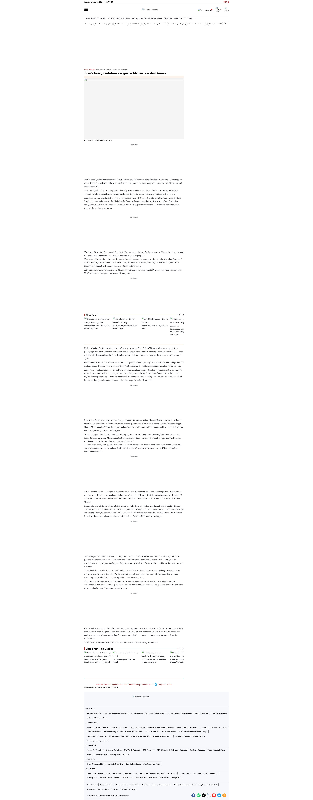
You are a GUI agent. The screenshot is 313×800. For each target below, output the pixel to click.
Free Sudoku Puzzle (133, 764)
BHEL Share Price (201, 713)
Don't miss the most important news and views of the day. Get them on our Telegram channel (134, 684)
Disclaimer (145, 784)
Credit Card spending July (177, 24)
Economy (178, 18)
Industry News (92, 777)
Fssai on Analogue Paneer (162, 736)
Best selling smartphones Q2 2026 (115, 727)
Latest (103, 18)
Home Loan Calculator (216, 750)
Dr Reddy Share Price (219, 713)
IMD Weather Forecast (218, 727)
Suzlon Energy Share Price (97, 713)
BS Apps (132, 789)
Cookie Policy (134, 784)
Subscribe (114, 789)
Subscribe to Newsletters (114, 764)
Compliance (202, 784)
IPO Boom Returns (94, 731)
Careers (124, 789)
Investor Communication (161, 784)
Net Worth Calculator (132, 750)
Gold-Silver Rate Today (156, 727)
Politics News (164, 777)
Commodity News (141, 773)
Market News (117, 773)
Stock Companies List (95, 764)
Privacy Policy (121, 784)
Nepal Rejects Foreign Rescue (154, 24)
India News (92, 69)
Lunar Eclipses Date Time (118, 736)
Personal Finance (185, 773)
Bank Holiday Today (137, 727)
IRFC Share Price (161, 713)
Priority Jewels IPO (215, 24)
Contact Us (213, 784)
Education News (106, 777)
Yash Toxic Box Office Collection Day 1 (193, 731)
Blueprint (130, 18)
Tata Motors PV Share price (181, 713)
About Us (103, 784)
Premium (95, 18)
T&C (111, 784)
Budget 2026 (176, 777)
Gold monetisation (169, 731)
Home (87, 18)
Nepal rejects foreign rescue (97, 740)
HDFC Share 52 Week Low (97, 736)
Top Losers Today (174, 727)
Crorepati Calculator (114, 750)
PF (185, 18)
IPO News (128, 773)
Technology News (200, 773)
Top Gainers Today (190, 727)
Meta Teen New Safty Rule (141, 736)
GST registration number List (184, 784)
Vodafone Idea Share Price (96, 718)
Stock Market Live (94, 727)
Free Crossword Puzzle (151, 764)
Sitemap (105, 789)
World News (213, 773)
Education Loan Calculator (97, 754)
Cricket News (171, 773)
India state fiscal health (197, 24)
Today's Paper (92, 784)
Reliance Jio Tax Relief (133, 731)
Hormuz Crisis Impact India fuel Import (190, 736)
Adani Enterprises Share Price (120, 713)
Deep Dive (203, 727)
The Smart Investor (153, 18)
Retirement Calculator (179, 750)
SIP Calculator (162, 750)
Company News (104, 773)
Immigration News (157, 773)
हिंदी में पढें (226, 2)
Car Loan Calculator (197, 750)
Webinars (168, 18)
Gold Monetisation (121, 24)
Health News (127, 777)
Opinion (139, 18)
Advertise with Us (93, 789)
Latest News (91, 773)
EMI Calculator (149, 750)
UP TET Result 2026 (152, 731)
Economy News (140, 777)
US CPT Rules (135, 24)
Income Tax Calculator (95, 750)
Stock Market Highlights (103, 24)
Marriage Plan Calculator (119, 754)
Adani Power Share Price (143, 713)
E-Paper (111, 18)
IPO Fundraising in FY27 (113, 731)
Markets (120, 18)
